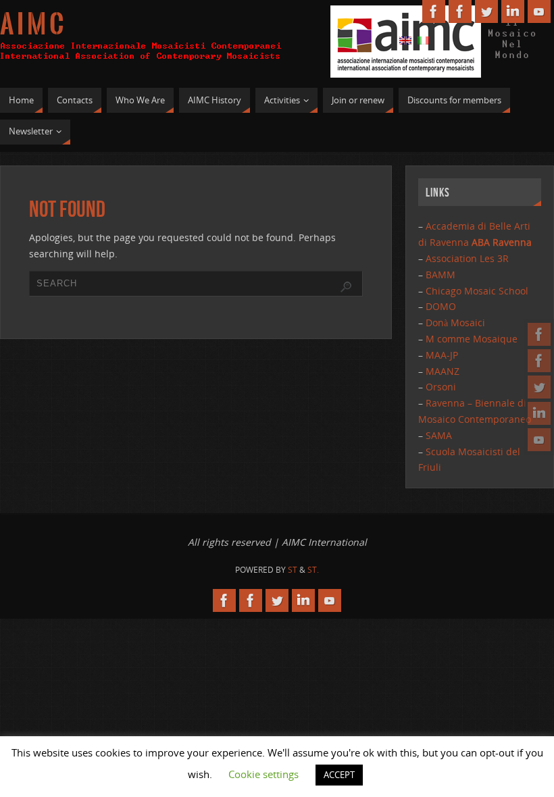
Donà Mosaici (455, 322)
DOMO (441, 306)
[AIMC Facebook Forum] (539, 360)
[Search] (346, 287)
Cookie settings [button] (263, 774)
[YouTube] (539, 439)
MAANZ (442, 371)
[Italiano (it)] (424, 39)
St (292, 569)
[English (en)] (405, 39)
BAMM (440, 274)
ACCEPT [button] (339, 775)
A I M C (32, 24)
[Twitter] (539, 387)
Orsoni (441, 386)
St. (313, 569)
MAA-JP (442, 355)
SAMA (439, 435)
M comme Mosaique (472, 338)
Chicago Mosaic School (477, 290)
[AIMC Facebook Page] (539, 334)
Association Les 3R (467, 258)
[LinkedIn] (539, 413)
